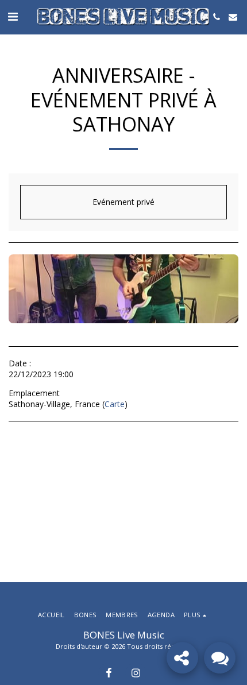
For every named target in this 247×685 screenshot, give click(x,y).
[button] (12, 16)
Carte (115, 403)
